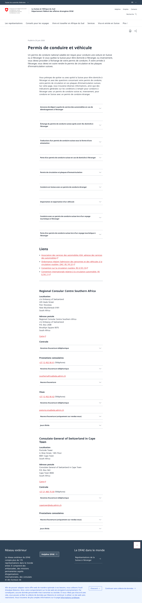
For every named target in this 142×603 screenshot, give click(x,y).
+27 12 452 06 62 (46, 396)
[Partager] (135, 30)
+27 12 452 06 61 (46, 362)
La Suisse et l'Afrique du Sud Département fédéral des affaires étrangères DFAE (52, 10)
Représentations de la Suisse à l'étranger (85, 558)
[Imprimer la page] (130, 30)
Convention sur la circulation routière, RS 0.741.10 (63, 268)
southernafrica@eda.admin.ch (52, 376)
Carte (41, 336)
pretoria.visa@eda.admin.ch (51, 410)
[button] (13, 23)
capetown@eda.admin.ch (50, 505)
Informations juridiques (70, 597)
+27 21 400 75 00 (46, 491)
